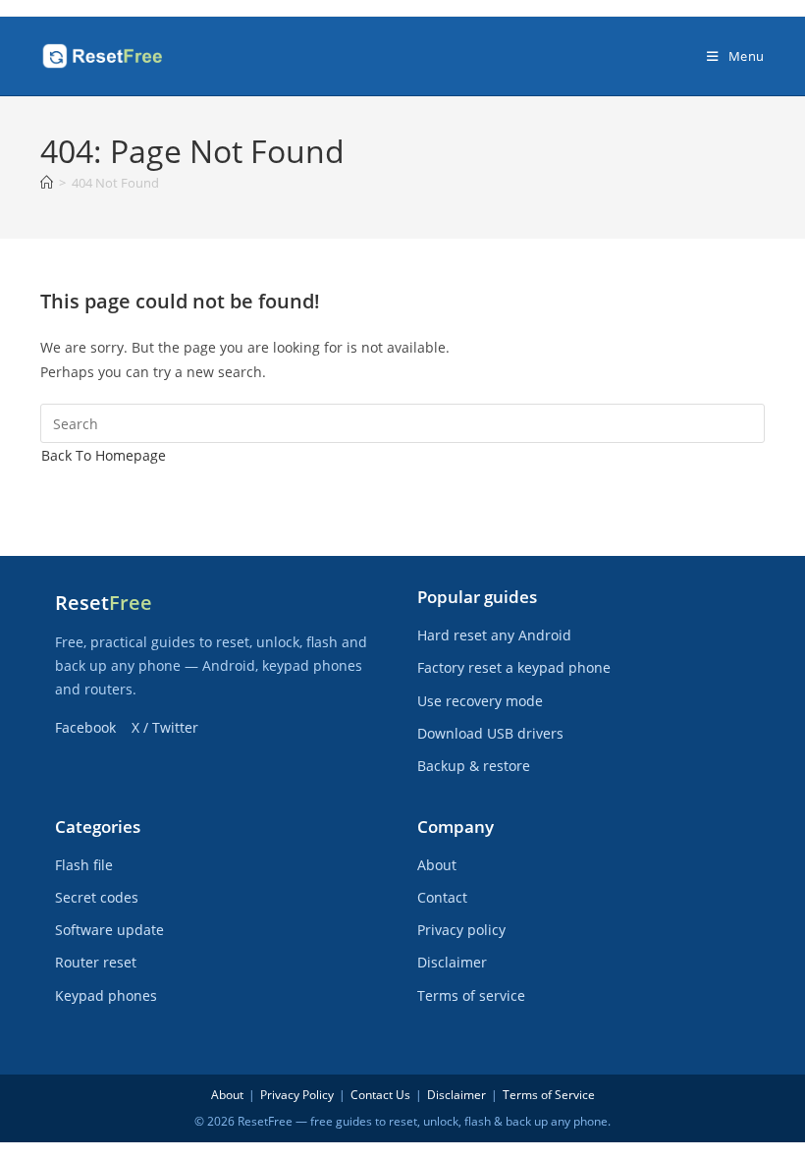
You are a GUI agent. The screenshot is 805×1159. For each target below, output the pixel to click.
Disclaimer (452, 962)
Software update (109, 929)
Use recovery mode (480, 700)
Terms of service (471, 995)
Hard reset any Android (494, 635)
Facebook (85, 727)
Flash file (84, 864)
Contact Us (380, 1094)
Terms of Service (549, 1094)
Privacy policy (461, 929)
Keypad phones (106, 995)
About (436, 864)
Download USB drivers (490, 733)
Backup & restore (473, 765)
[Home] (46, 183)
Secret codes (96, 897)
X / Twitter (165, 727)
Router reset (95, 962)
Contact (442, 897)
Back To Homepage (103, 455)
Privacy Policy (297, 1094)
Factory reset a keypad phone (514, 667)
